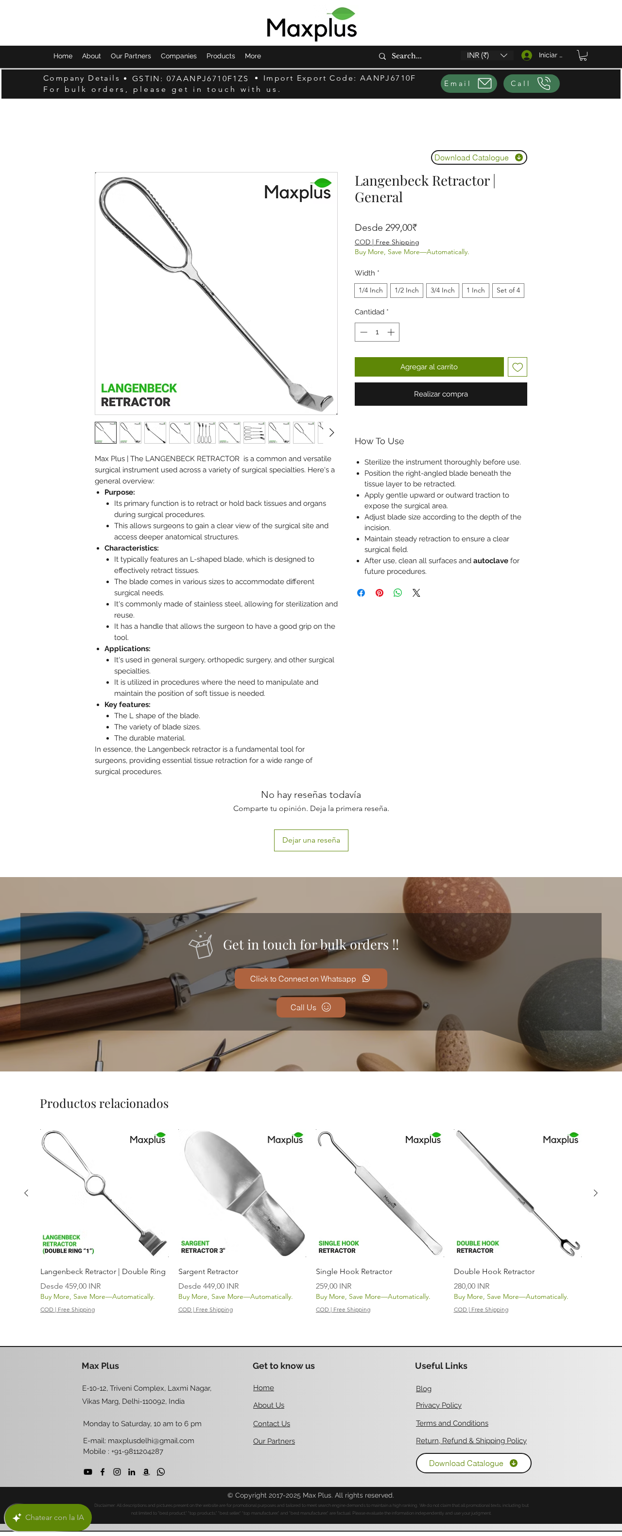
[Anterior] (26, 1193)
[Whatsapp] (161, 1472)
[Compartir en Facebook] (361, 593)
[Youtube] (88, 1472)
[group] (311, 1226)
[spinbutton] (377, 332)
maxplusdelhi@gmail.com (151, 1440)
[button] (487, 55)
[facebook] (102, 1472)
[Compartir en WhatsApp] (398, 593)
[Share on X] (416, 593)
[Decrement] (362, 332)
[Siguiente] (596, 1193)
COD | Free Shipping (387, 242)
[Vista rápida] (104, 1193)
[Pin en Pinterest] (379, 593)
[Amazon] (146, 1472)
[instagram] (117, 1472)
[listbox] (487, 55)
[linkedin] (132, 1472)
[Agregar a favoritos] (518, 367)
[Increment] (391, 332)
